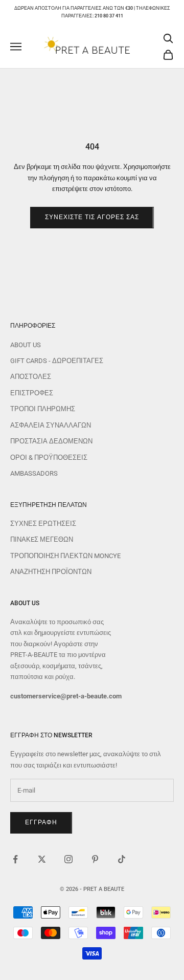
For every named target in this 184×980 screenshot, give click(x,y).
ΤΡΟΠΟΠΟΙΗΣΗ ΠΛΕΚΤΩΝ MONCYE (65, 556)
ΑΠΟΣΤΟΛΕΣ (30, 376)
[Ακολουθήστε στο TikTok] (122, 859)
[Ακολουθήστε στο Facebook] (15, 859)
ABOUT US (25, 345)
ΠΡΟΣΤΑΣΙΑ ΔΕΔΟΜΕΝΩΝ (51, 441)
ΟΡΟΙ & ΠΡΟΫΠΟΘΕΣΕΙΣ (48, 457)
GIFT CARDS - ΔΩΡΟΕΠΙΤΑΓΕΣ (56, 361)
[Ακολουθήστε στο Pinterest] (95, 859)
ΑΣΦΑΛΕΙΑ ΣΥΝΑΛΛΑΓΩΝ (50, 425)
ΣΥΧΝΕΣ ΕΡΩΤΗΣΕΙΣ (43, 523)
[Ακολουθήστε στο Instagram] (68, 859)
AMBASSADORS (34, 473)
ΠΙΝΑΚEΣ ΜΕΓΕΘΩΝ (41, 539)
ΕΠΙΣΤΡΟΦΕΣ (31, 393)
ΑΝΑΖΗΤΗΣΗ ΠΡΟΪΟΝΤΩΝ (50, 572)
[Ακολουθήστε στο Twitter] (42, 859)
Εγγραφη (41, 822)
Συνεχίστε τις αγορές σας (92, 217)
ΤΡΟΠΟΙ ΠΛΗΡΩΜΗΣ (42, 409)
